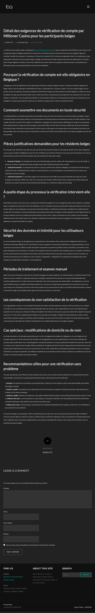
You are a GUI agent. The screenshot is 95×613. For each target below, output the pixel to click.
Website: (6, 534)
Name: (5, 511)
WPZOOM (88, 607)
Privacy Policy (7, 604)
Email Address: (8, 523)
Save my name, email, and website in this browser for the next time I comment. (30, 545)
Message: (6, 488)
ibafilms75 (9, 42)
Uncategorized (22, 42)
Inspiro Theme (78, 607)
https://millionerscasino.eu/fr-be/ (44, 50)
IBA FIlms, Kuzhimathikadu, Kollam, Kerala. (13, 578)
